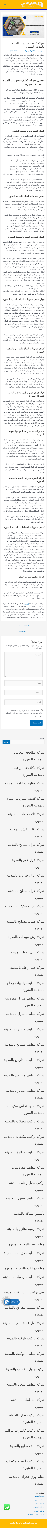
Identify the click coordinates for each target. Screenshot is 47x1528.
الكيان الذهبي (30, 51)
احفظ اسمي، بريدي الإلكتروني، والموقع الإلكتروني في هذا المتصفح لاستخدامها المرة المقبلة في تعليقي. (24, 713)
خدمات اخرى (39, 1500)
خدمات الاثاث (39, 1503)
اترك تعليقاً (40, 51)
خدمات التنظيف (39, 1507)
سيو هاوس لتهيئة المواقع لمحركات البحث (23, 1523)
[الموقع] (23, 703)
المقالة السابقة (23, 626)
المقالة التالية (23, 632)
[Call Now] (7, 1302)
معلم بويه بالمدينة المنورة (26, 1244)
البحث (42, 738)
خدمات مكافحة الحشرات (35, 1515)
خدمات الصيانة (39, 1511)
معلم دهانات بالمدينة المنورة (24, 1268)
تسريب (26, 604)
